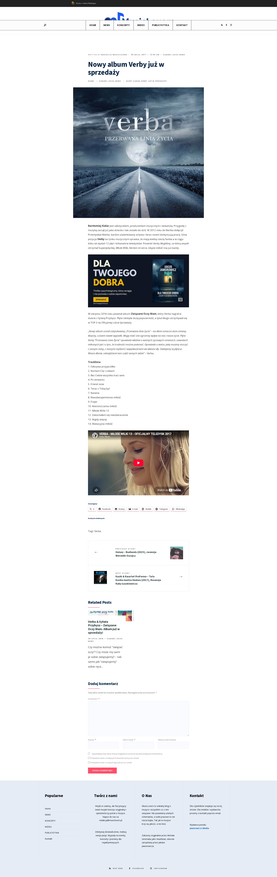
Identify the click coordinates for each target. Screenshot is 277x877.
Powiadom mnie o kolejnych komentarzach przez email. (114, 758)
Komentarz (94, 699)
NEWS (106, 25)
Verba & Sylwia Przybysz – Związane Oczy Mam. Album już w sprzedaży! (104, 627)
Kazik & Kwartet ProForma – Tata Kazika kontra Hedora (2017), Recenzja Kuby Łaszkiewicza (138, 578)
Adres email (129, 739)
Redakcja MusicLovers (114, 54)
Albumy (167, 54)
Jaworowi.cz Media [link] (199, 828)
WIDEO (141, 25)
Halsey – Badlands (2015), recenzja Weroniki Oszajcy (136, 552)
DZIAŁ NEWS (179, 54)
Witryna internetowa (167, 739)
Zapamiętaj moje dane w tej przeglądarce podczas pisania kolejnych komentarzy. (127, 753)
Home (92, 25)
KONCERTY (123, 25)
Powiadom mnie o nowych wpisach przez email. (111, 762)
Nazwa (92, 739)
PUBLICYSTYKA (160, 25)
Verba (97, 531)
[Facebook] (226, 25)
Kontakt (182, 25)
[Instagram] (231, 25)
